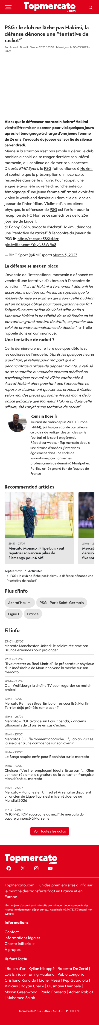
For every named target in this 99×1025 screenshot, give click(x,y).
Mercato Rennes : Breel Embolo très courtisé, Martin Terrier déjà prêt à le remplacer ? (47, 705)
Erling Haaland (42, 974)
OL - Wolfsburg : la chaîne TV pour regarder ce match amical (48, 687)
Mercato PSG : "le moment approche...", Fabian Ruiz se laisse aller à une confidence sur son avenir (49, 741)
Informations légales (22, 937)
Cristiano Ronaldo (20, 980)
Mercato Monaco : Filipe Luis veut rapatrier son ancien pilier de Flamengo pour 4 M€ (36, 553)
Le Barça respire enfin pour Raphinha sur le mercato (47, 756)
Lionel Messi (49, 980)
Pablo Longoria (71, 974)
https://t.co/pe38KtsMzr (38, 238)
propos (13, 949)
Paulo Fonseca (53, 991)
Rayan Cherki (32, 985)
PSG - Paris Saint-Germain (62, 602)
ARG (55, 1011)
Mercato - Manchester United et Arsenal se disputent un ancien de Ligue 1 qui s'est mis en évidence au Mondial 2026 (48, 796)
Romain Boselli (43, 416)
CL (62, 1011)
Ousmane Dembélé (64, 985)
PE (67, 1011)
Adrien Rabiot (81, 991)
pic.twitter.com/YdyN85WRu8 (30, 244)
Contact (12, 931)
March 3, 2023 (65, 254)
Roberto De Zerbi (73, 968)
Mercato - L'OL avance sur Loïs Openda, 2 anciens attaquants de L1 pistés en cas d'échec (45, 723)
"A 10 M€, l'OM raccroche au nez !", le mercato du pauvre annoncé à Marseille (44, 816)
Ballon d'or (16, 968)
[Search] (90, 7)
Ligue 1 (13, 614)
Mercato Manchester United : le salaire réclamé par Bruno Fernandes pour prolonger (46, 648)
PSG (47, 168)
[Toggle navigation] (8, 7)
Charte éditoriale (20, 943)
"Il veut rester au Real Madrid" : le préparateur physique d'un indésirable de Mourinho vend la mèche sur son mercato (49, 668)
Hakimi (86, 168)
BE (73, 1011)
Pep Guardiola (75, 980)
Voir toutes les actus (49, 831)
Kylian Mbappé (42, 968)
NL (78, 1011)
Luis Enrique (15, 974)
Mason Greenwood (21, 991)
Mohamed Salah (21, 997)
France (33, 614)
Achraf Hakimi (20, 602)
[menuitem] (90, 7)
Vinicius (11, 985)
